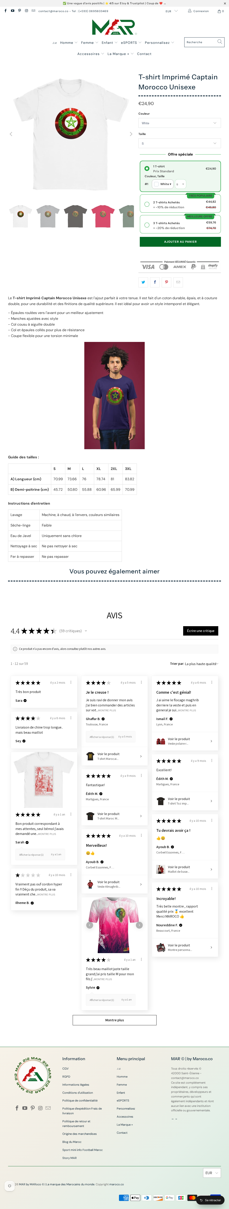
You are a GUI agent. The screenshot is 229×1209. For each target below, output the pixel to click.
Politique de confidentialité (80, 1100)
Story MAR (69, 1158)
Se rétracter (213, 1200)
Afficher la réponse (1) (102, 737)
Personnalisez (158, 42)
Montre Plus (107, 710)
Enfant (108, 42)
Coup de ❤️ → (156, 3)
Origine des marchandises (79, 1134)
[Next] (130, 134)
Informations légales (75, 1085)
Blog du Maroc (71, 1142)
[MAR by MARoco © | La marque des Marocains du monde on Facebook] (5, 11)
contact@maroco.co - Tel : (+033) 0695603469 (73, 11)
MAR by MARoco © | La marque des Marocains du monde (56, 1184)
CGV (65, 1068)
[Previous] (11, 134)
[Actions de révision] (71, 682)
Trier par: (177, 663)
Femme (88, 42)
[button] (86, 631)
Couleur (144, 114)
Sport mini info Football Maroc (82, 1150)
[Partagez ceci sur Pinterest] (166, 282)
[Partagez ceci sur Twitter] (143, 282)
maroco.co (116, 1184)
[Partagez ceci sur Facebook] (155, 282)
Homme (67, 42)
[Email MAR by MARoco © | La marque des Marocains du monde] (33, 11)
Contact (144, 54)
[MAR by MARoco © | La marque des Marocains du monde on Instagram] (26, 11)
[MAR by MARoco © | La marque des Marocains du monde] (115, 27)
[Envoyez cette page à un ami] (178, 282)
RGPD (66, 1076)
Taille (142, 134)
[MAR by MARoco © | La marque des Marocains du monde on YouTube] (12, 11)
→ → (174, 1118)
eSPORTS (129, 42)
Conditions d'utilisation (77, 1093)
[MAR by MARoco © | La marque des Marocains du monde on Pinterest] (19, 11)
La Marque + (119, 54)
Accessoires (89, 54)
